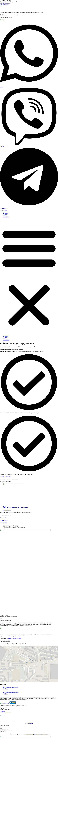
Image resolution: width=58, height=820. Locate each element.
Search (1, 14)
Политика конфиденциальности (14, 638)
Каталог (7, 346)
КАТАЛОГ (5, 214)
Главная (2, 346)
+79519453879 (3, 210)
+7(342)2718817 (4, 208)
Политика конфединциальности (5, 712)
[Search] (17, 15)
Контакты (5, 689)
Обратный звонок (4, 4)
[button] (29, 276)
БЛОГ (4, 215)
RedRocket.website (29, 723)
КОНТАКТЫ (6, 217)
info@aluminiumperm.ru (5, 3)
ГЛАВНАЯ (5, 213)
